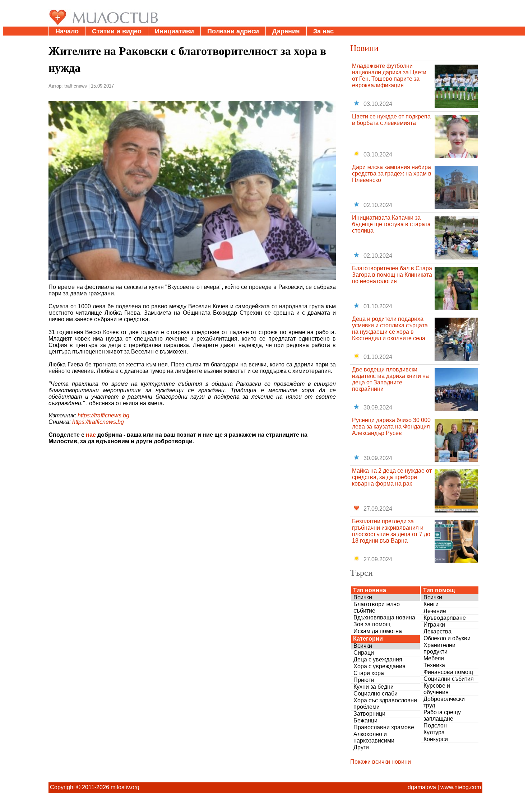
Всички (362, 597)
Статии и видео (117, 31)
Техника (434, 665)
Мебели (433, 658)
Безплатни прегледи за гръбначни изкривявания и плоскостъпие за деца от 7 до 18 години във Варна (391, 531)
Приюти (363, 680)
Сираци (363, 653)
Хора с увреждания (379, 666)
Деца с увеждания (377, 659)
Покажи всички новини (380, 762)
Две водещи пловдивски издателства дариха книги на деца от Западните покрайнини (390, 379)
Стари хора (368, 673)
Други (361, 747)
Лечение (434, 611)
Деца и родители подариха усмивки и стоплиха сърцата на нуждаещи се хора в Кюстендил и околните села (390, 328)
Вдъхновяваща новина (384, 617)
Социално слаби (375, 693)
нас (91, 435)
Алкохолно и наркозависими (373, 737)
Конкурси (435, 739)
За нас (323, 31)
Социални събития (448, 679)
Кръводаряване (444, 618)
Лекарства (437, 631)
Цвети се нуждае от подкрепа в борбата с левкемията (391, 119)
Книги (431, 604)
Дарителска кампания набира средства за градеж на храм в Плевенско (391, 173)
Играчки (434, 625)
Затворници (369, 714)
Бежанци (365, 720)
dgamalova (422, 787)
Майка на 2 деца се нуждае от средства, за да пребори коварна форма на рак (392, 477)
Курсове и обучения (436, 689)
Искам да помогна (377, 631)
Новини (364, 47)
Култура (434, 732)
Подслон (435, 725)
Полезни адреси (233, 31)
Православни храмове (383, 727)
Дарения (286, 31)
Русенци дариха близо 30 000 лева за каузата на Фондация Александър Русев (391, 426)
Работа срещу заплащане (442, 715)
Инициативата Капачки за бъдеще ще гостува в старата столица (391, 224)
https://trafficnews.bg (103, 415)
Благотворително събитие (376, 607)
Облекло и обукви (447, 638)
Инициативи (174, 31)
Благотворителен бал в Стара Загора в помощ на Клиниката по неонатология (392, 274)
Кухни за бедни (373, 687)
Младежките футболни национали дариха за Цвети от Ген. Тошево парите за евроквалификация (389, 75)
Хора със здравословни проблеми (385, 703)
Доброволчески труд (444, 702)
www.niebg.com (460, 787)
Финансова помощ (448, 672)
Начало (67, 31)
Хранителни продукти (439, 648)
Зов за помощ (371, 624)
